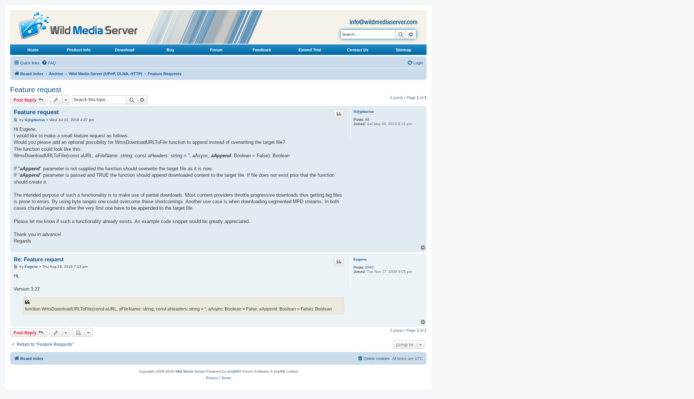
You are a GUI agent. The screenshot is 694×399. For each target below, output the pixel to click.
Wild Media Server (190, 371)
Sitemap (403, 50)
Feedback (262, 50)
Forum (216, 50)
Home (33, 50)
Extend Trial (310, 50)
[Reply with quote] (338, 114)
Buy (170, 50)
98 (367, 119)
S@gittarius (364, 111)
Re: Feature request (39, 259)
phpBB (233, 371)
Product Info (79, 50)
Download (124, 50)
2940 (369, 267)
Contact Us (357, 50)
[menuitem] (49, 63)
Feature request (35, 90)
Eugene (360, 259)
